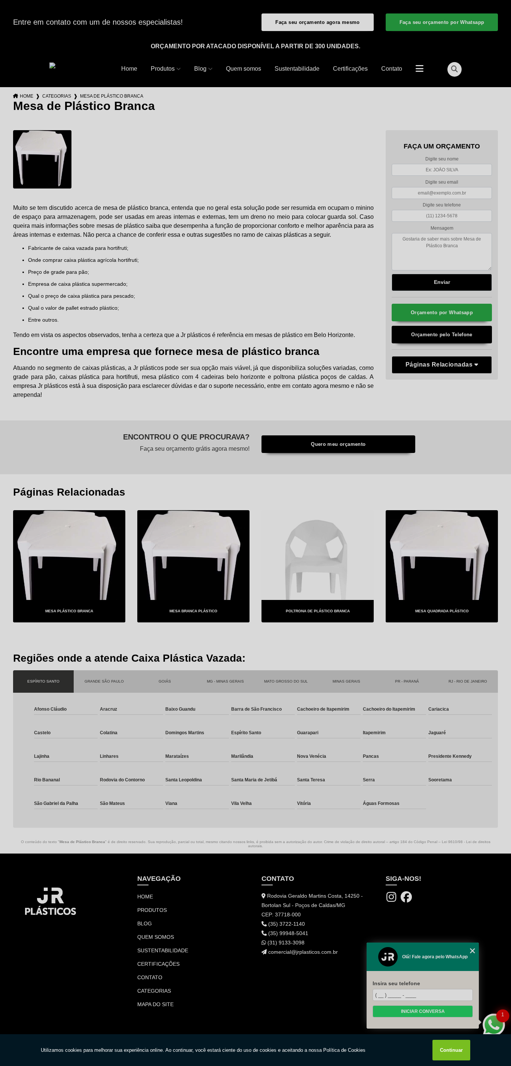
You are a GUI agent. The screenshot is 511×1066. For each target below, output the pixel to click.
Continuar (451, 1050)
